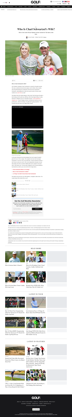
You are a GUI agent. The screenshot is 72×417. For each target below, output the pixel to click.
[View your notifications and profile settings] (9, 3)
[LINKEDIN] (18, 222)
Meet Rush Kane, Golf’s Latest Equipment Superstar (29, 9)
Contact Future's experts (27, 401)
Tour (25, 6)
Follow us (36, 80)
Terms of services (25, 211)
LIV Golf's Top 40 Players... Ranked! (47, 9)
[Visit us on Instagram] (64, 1)
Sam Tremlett (31, 37)
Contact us (35, 401)
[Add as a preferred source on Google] (36, 409)
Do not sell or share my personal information (36, 405)
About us (19, 401)
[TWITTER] (14, 222)
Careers (41, 403)
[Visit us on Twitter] (65, 1)
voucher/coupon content (27, 237)
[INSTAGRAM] (16, 222)
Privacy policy (52, 401)
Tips (16, 6)
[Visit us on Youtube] (67, 1)
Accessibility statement (26, 403)
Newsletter (41, 80)
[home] (1, 6)
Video (58, 6)
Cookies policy (35, 403)
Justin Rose (19, 92)
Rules (29, 6)
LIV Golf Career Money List (11, 9)
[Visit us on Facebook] (62, 1)
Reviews (48, 6)
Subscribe (64, 3)
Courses (63, 6)
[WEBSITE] (20, 222)
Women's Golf (42, 6)
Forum (53, 6)
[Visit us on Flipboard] (69, 1)
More (68, 6)
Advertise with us (47, 403)
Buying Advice (10, 6)
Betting (20, 6)
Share (14, 80)
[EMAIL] (21, 222)
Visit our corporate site (49, 413)
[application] (27, 117)
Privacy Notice (15, 212)
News (4, 6)
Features (35, 6)
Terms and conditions (43, 401)
